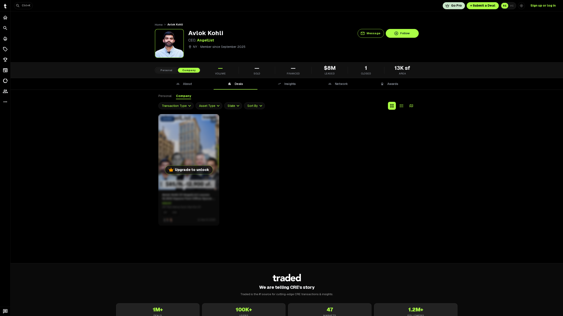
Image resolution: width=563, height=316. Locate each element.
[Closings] (5, 38)
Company (183, 96)
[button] (5, 49)
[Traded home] (287, 277)
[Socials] (5, 91)
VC (512, 5)
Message (373, 33)
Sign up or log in (543, 5)
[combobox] (176, 106)
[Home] (5, 17)
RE (504, 5)
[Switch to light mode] (521, 5)
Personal (165, 96)
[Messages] (5, 311)
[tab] (184, 84)
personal (166, 70)
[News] (5, 70)
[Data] (5, 80)
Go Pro (456, 5)
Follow (405, 33)
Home (159, 25)
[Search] (5, 28)
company (189, 70)
